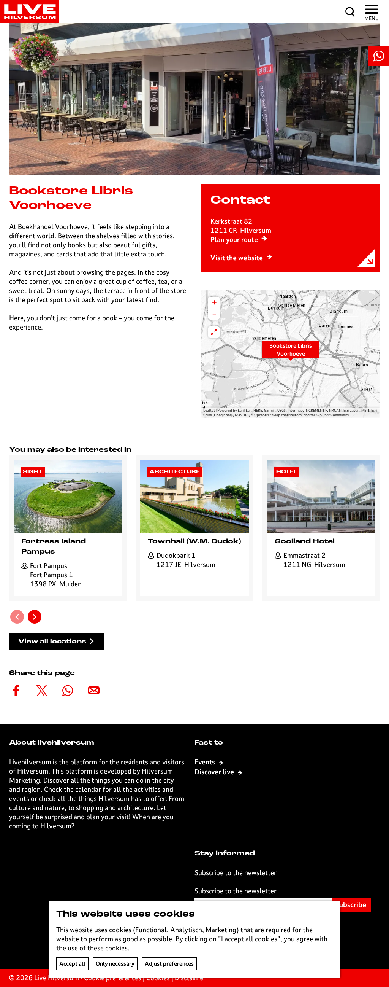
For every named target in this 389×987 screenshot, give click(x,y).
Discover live (215, 771)
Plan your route (234, 239)
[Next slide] (34, 617)
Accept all (72, 963)
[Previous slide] (17, 617)
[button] (290, 353)
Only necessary (115, 963)
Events (205, 762)
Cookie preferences (112, 977)
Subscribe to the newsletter (235, 891)
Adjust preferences (169, 963)
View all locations (52, 641)
